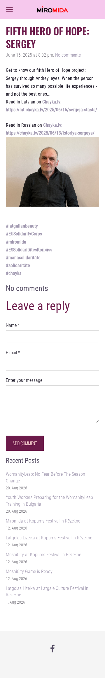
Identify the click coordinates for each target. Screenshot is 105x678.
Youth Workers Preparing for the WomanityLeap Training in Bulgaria (49, 501)
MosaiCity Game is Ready (29, 571)
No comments (68, 55)
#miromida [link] (16, 242)
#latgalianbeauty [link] (22, 226)
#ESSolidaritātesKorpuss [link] (29, 250)
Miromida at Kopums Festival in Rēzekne (43, 521)
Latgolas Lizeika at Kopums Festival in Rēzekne (49, 538)
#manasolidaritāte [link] (23, 257)
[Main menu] (9, 9)
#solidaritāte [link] (18, 265)
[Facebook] (52, 648)
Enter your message (24, 380)
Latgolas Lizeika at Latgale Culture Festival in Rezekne (47, 592)
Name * (13, 325)
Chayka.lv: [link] (52, 102)
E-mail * (13, 352)
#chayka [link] (14, 273)
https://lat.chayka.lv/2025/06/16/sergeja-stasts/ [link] (51, 109)
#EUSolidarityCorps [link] (24, 234)
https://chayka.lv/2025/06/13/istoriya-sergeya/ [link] (50, 133)
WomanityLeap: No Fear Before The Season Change (45, 477)
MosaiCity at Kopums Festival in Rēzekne (43, 554)
